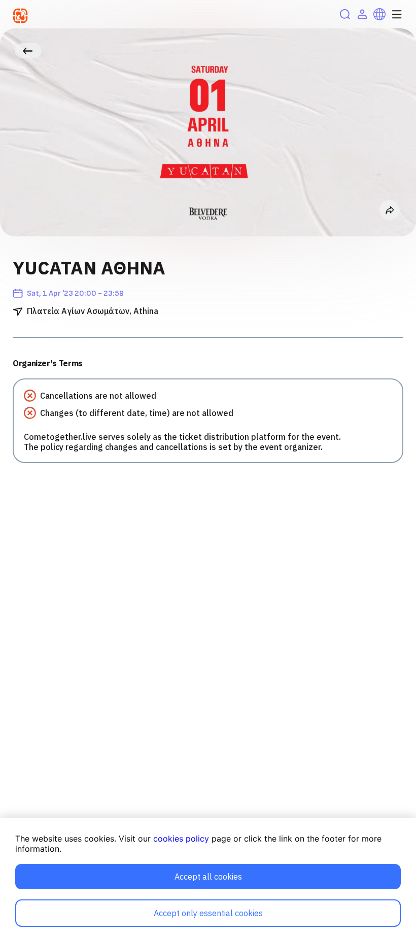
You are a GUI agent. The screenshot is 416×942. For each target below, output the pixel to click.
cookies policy (181, 838)
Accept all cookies (208, 876)
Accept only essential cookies (208, 913)
